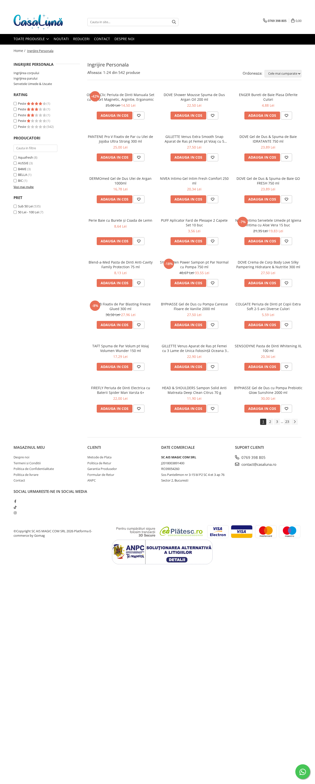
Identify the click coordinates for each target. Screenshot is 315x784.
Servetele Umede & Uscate (33, 84)
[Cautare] (174, 22)
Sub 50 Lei (25, 206)
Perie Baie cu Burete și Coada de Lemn (120, 220)
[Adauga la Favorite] (138, 115)
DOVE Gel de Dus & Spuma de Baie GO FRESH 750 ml (268, 180)
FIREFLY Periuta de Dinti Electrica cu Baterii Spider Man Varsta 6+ (120, 390)
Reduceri (81, 38)
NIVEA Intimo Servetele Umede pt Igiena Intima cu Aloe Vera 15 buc (268, 222)
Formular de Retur (100, 474)
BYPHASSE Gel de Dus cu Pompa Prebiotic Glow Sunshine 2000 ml (268, 390)
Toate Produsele (30, 38)
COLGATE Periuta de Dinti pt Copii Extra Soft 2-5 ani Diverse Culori (268, 306)
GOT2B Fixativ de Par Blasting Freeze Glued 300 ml (120, 306)
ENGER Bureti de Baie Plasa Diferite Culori (268, 97)
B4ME (22, 169)
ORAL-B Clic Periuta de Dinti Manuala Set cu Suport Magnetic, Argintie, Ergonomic (120, 97)
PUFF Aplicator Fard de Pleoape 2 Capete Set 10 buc (194, 222)
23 (287, 421)
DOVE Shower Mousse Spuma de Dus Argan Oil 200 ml (194, 97)
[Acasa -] (38, 22)
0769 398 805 (253, 457)
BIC (20, 180)
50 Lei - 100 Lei (28, 212)
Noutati (61, 38)
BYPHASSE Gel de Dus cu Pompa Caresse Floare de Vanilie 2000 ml (194, 306)
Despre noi (124, 38)
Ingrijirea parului (25, 78)
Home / (20, 50)
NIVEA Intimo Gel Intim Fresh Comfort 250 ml (194, 180)
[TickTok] (15, 507)
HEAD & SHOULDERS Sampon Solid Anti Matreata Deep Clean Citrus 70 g (194, 390)
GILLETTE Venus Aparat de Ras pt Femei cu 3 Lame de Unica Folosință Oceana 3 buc (194, 348)
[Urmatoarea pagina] (294, 422)
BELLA (22, 174)
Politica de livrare (26, 474)
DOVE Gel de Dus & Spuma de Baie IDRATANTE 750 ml (268, 139)
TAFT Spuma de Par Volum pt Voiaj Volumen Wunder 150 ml (120, 348)
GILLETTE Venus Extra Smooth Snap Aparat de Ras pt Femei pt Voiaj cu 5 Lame (194, 139)
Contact (102, 38)
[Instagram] (15, 513)
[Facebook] (15, 501)
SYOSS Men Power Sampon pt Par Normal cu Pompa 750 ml (194, 264)
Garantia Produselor (102, 469)
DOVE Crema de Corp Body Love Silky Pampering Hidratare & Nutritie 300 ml (268, 264)
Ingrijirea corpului (26, 73)
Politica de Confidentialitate (34, 469)
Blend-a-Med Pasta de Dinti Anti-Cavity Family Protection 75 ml (121, 264)
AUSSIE (23, 163)
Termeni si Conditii (27, 463)
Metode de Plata (99, 457)
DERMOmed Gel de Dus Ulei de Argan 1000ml (120, 180)
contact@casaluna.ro (258, 464)
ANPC (91, 480)
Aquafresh (25, 157)
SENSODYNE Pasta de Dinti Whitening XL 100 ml (268, 348)
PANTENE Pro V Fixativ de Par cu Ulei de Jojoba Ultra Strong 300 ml (120, 139)
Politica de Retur (99, 463)
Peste (22, 103)
